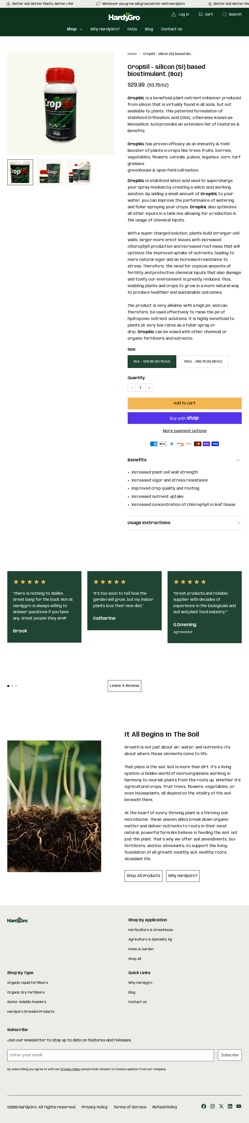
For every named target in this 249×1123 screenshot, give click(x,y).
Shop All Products (143, 876)
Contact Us (171, 29)
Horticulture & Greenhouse (150, 930)
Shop (72, 29)
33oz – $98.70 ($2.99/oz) (203, 361)
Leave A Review (124, 686)
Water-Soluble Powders (26, 1002)
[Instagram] (212, 1107)
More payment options (184, 431)
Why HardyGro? (105, 29)
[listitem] (140, 4)
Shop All (134, 959)
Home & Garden (141, 949)
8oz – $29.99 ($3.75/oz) (152, 361)
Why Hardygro (140, 983)
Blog (149, 29)
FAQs (132, 29)
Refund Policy (164, 1107)
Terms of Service (130, 1107)
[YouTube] (239, 1107)
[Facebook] (204, 1107)
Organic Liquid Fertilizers (27, 983)
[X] (221, 1107)
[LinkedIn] (230, 1107)
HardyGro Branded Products (30, 1011)
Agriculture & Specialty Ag (150, 939)
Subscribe (230, 1055)
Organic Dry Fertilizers (26, 992)
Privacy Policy (71, 1069)
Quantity (136, 378)
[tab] (8, 686)
